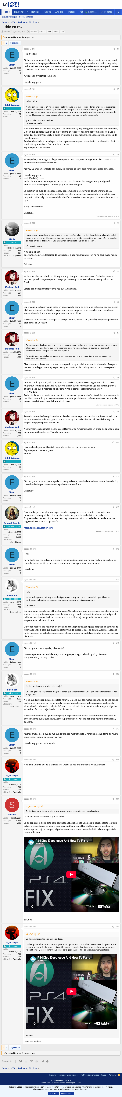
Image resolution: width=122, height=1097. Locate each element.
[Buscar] (118, 12)
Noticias (35, 11)
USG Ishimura (15, 542)
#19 (117, 799)
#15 (117, 643)
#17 (117, 729)
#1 (118, 49)
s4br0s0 (12, 814)
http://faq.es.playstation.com (38, 528)
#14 (117, 580)
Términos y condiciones (68, 1075)
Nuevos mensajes (9, 17)
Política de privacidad (90, 1075)
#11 (117, 476)
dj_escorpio (12, 775)
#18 (117, 760)
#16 (117, 674)
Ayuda (103, 1075)
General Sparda (12, 523)
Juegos (47, 11)
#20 (117, 927)
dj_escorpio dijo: (33, 806)
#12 (117, 507)
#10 (117, 442)
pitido (56, 32)
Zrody (12, 239)
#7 (118, 333)
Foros (7, 11)
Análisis (59, 11)
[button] (27, 12)
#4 (118, 223)
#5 (118, 271)
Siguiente (14, 43)
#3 (118, 155)
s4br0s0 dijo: (31, 934)
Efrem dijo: (30, 96)
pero (49, 32)
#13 (117, 549)
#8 (118, 378)
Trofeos (71, 11)
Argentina (17, 256)
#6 (118, 302)
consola (33, 32)
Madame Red (12, 287)
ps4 (62, 32)
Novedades (20, 11)
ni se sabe (12, 595)
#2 (118, 89)
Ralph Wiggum (11, 105)
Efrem (6, 31)
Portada (112, 1075)
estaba (42, 32)
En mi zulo (17, 792)
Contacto (52, 1075)
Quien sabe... (15, 612)
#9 (118, 412)
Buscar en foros (26, 17)
